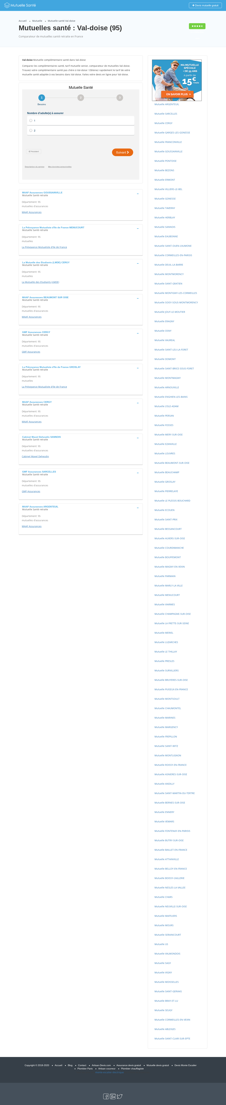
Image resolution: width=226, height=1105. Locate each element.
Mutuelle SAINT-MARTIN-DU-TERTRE (175, 793)
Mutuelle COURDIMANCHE (169, 547)
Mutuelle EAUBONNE (166, 236)
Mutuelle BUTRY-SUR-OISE (169, 840)
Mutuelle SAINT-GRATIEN (168, 283)
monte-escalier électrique (109, 1072)
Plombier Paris (85, 1068)
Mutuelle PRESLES (164, 661)
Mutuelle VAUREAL (165, 340)
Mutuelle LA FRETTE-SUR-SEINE (172, 623)
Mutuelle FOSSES (164, 425)
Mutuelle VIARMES (165, 604)
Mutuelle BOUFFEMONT (168, 557)
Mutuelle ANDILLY (164, 783)
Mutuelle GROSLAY (165, 481)
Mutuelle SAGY (163, 963)
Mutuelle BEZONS (164, 170)
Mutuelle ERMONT (165, 179)
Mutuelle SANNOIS (165, 226)
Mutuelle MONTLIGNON (168, 755)
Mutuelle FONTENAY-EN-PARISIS (172, 830)
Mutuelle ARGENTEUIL (167, 104)
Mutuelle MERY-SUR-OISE (169, 434)
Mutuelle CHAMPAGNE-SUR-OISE (173, 613)
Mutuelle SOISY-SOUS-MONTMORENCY (176, 302)
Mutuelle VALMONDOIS (167, 953)
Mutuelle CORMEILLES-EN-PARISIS (173, 255)
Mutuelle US (161, 944)
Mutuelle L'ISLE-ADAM (167, 406)
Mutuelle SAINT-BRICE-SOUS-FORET (174, 368)
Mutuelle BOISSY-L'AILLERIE (169, 878)
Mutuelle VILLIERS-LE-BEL (168, 189)
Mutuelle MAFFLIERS (166, 915)
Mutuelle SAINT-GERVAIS (168, 991)
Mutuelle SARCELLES (166, 113)
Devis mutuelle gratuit (206, 5)
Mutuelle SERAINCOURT (168, 934)
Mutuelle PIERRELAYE (166, 491)
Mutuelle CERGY (163, 123)
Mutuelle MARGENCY (166, 727)
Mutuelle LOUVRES (165, 453)
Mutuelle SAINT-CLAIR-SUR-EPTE (172, 1038)
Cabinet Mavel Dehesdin (35, 456)
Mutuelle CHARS (164, 897)
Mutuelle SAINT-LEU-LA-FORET (171, 349)
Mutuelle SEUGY (163, 1010)
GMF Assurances (31, 351)
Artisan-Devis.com (101, 1065)
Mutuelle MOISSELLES (167, 981)
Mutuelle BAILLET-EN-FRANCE (171, 849)
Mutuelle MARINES (165, 717)
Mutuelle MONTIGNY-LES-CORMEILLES (176, 293)
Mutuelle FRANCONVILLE (168, 142)
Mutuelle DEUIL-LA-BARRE (169, 264)
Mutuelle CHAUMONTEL (168, 708)
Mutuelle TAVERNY (165, 208)
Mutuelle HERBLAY (165, 217)
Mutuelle (37, 20)
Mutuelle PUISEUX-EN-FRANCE (171, 689)
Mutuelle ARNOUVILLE (167, 387)
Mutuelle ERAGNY (164, 321)
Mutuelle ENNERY (164, 812)
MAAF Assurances (32, 212)
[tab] (81, 193)
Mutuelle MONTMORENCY (169, 274)
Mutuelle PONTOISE (166, 160)
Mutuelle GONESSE (165, 198)
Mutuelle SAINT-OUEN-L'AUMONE (173, 245)
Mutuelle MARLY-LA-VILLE (169, 585)
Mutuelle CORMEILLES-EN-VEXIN (172, 1019)
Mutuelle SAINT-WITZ (166, 746)
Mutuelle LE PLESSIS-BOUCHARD (172, 500)
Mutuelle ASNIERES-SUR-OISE (171, 774)
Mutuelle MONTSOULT (167, 698)
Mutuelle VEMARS (164, 821)
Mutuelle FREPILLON (166, 736)
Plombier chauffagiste (132, 1068)
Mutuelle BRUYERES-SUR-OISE (171, 679)
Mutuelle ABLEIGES (165, 1029)
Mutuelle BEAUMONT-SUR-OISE (172, 462)
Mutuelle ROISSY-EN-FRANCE (171, 764)
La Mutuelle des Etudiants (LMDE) (40, 282)
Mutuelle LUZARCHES (166, 642)
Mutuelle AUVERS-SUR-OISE (170, 538)
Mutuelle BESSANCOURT (168, 528)
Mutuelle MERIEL (164, 632)
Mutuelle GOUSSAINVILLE (168, 151)
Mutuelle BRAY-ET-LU (166, 1000)
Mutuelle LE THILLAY (166, 651)
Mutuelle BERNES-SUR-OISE (170, 802)
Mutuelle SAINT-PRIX (166, 519)
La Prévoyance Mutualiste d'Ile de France (44, 247)
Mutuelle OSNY (163, 330)
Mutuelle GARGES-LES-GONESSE (172, 132)
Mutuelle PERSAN (164, 415)
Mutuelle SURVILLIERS (167, 670)
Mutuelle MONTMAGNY (168, 377)
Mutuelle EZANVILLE (166, 444)
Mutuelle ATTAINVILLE (167, 859)
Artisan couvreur (106, 1068)
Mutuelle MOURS (164, 925)
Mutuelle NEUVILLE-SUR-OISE (171, 906)
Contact (82, 1065)
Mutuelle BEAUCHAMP (167, 472)
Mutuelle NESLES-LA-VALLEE (170, 887)
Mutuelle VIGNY (163, 972)
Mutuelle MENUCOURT (167, 595)
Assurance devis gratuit (128, 1065)
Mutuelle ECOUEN (165, 510)
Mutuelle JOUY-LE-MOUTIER (170, 311)
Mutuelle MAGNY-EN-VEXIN (170, 566)
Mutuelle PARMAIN (165, 576)
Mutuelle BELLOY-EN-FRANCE (171, 868)
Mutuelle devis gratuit (158, 1065)
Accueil (23, 20)
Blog (70, 1065)
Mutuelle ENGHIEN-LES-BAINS (171, 396)
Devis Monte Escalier (186, 1065)
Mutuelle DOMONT (165, 359)
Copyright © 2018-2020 (37, 1065)
